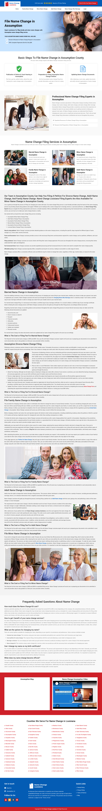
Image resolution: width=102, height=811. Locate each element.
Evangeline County (34, 734)
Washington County (82, 756)
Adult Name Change (56, 9)
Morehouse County (58, 728)
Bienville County (10, 744)
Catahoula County (10, 762)
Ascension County (10, 731)
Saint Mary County (81, 728)
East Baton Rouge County (36, 725)
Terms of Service (81, 793)
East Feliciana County (35, 731)
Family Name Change (27, 9)
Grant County (32, 741)
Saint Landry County (58, 771)
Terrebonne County (81, 744)
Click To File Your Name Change (87, 3)
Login (85, 9)
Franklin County (33, 738)
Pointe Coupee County (58, 744)
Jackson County (33, 750)
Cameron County (10, 759)
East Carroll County (34, 728)
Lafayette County (33, 762)
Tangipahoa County (82, 738)
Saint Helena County (58, 765)
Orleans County (57, 734)
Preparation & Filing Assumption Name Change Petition (51, 75)
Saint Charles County (58, 762)
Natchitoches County (58, 731)
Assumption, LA (11, 791)
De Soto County (10, 771)
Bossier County (10, 747)
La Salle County (33, 759)
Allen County (9, 728)
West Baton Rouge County (83, 762)
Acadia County (9, 725)
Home (17, 9)
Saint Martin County (82, 725)
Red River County (57, 750)
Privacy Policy (81, 790)
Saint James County (58, 768)
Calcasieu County (10, 753)
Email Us (9, 788)
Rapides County (57, 747)
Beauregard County (11, 741)
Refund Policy (81, 787)
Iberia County (32, 744)
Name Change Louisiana (50, 809)
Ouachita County (57, 738)
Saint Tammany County (83, 731)
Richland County (57, 753)
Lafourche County (34, 765)
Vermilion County (81, 750)
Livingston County (34, 771)
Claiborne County (10, 765)
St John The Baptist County (84, 734)
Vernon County (80, 753)
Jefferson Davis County (35, 756)
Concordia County (10, 768)
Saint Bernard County (58, 759)
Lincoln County (33, 768)
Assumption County (11, 734)
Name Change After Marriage (72, 9)
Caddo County (9, 750)
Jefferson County (33, 753)
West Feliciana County (82, 768)
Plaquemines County (58, 741)
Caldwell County (10, 756)
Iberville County (33, 747)
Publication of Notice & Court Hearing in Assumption (19, 75)
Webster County (81, 759)
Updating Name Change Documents (82, 75)
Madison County (57, 725)
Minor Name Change (42, 9)
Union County (80, 747)
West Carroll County (82, 765)
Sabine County (56, 756)
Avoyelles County (10, 738)
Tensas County (80, 741)
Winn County (80, 771)
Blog (78, 795)
